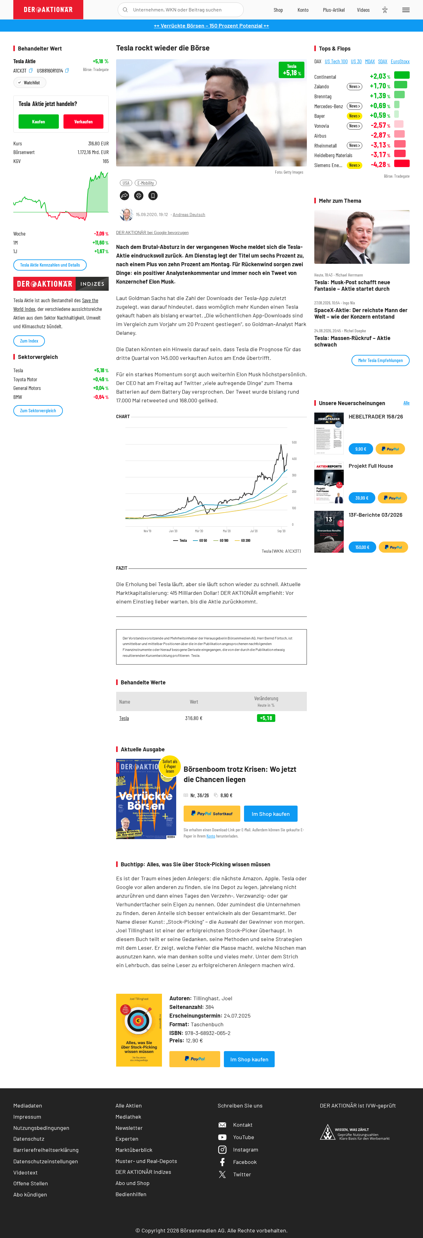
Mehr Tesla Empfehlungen (380, 360)
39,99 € (361, 498)
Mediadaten (27, 1105)
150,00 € (362, 547)
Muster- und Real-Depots (146, 1160)
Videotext (25, 1172)
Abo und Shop (133, 1182)
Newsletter (129, 1127)
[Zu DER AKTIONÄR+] (334, 9)
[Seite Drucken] (138, 195)
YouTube (243, 1137)
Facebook (245, 1161)
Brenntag (322, 96)
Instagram (245, 1149)
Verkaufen (83, 121)
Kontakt (243, 1124)
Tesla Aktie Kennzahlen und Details (50, 264)
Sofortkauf (223, 813)
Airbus (320, 135)
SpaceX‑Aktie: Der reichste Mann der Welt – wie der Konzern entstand (361, 313)
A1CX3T (20, 69)
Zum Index (29, 340)
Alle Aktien (129, 1105)
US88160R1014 (50, 69)
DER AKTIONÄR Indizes (143, 1171)
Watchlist (32, 82)
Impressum (27, 1116)
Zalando (321, 86)
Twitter (242, 1174)
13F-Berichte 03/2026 (376, 514)
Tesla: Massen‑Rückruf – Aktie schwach (352, 341)
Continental (325, 76)
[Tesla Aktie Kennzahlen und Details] (61, 196)
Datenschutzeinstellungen (45, 1161)
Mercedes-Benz (328, 106)
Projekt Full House (371, 465)
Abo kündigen (30, 1194)
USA (126, 183)
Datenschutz (28, 1138)
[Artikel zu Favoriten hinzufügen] (153, 195)
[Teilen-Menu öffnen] (124, 195)
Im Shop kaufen (271, 813)
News (353, 86)
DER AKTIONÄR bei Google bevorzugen (152, 232)
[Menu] (405, 9)
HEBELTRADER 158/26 (376, 416)
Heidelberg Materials (333, 155)
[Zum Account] (303, 9)
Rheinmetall (325, 145)
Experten (127, 1138)
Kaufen (38, 121)
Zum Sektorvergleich (38, 410)
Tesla (281, 551)
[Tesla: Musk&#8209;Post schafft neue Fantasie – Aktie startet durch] (362, 237)
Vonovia (321, 125)
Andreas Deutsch (189, 214)
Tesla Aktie (24, 61)
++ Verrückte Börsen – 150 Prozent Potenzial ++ (211, 25)
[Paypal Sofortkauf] (194, 1059)
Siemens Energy (328, 165)
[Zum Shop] (278, 9)
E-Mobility (145, 183)
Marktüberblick (134, 1149)
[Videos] (363, 9)
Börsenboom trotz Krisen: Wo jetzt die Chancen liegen (240, 774)
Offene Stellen (30, 1183)
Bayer (319, 116)
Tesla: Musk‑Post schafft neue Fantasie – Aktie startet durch (352, 285)
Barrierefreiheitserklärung (46, 1149)
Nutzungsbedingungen (41, 1127)
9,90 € (360, 449)
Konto (211, 835)
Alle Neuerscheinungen (399, 403)
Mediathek (128, 1116)
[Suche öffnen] (125, 9)
